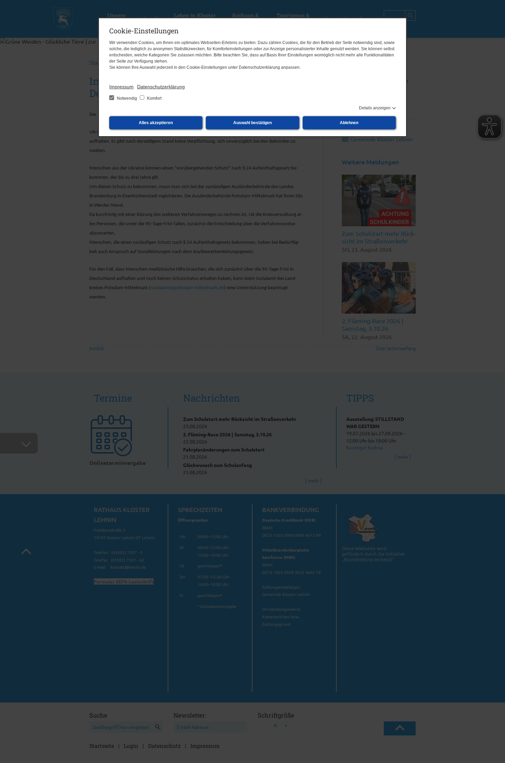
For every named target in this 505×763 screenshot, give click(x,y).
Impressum (121, 86)
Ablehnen (349, 122)
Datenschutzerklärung (161, 86)
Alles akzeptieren (156, 122)
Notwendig (127, 98)
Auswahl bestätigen (252, 122)
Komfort (153, 98)
